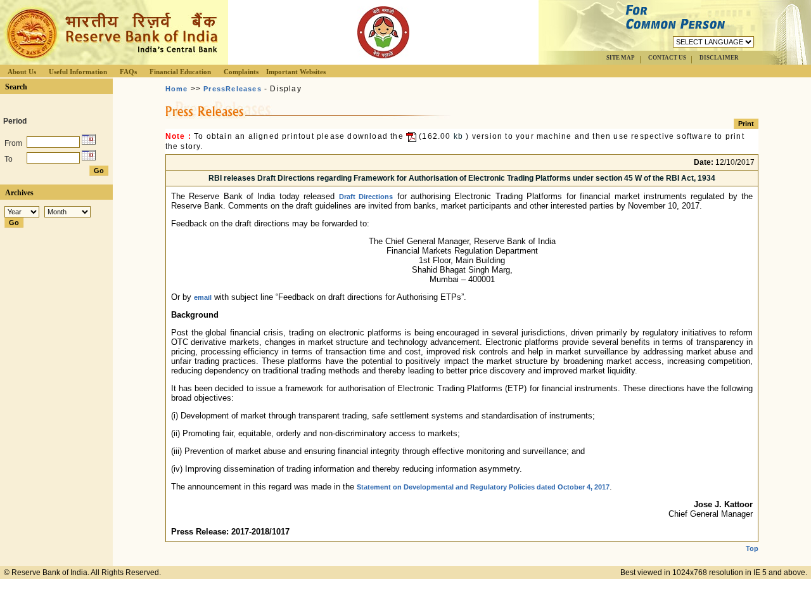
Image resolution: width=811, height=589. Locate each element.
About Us (22, 71)
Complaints (241, 71)
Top (752, 548)
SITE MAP (620, 58)
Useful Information (78, 71)
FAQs (128, 71)
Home (176, 89)
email (203, 297)
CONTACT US (667, 58)
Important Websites (296, 71)
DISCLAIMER (719, 58)
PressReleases (232, 89)
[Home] (110, 61)
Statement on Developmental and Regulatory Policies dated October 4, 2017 (483, 487)
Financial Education (180, 71)
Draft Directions (366, 196)
